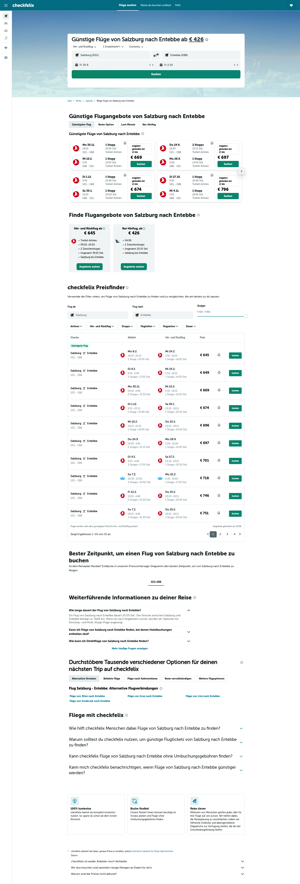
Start (70, 101)
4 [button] (234, 534)
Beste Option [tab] (106, 124)
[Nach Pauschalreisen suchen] (5, 37)
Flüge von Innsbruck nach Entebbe (90, 701)
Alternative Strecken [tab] (84, 678)
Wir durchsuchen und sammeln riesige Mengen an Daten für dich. (111, 867)
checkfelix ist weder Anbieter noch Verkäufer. (99, 861)
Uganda (89, 101)
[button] (6, 5)
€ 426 (196, 39)
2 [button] (220, 534)
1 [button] (213, 534)
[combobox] (85, 47)
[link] (90, 266)
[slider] (246, 316)
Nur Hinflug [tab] (149, 124)
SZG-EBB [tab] (156, 581)
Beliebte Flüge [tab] (111, 678)
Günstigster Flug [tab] (81, 124)
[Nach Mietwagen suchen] (5, 30)
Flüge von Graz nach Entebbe (145, 696)
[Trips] (5, 47)
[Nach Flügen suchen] (5, 16)
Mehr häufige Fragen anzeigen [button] (130, 648)
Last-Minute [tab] (128, 124)
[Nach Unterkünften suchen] (5, 23)
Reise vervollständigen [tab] (178, 678)
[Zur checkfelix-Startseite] (23, 5)
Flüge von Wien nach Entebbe (87, 696)
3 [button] (227, 534)
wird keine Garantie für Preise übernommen (152, 851)
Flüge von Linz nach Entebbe (203, 696)
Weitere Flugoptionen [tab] (211, 678)
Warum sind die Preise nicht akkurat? (94, 873)
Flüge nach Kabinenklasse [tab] (142, 678)
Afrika (78, 101)
